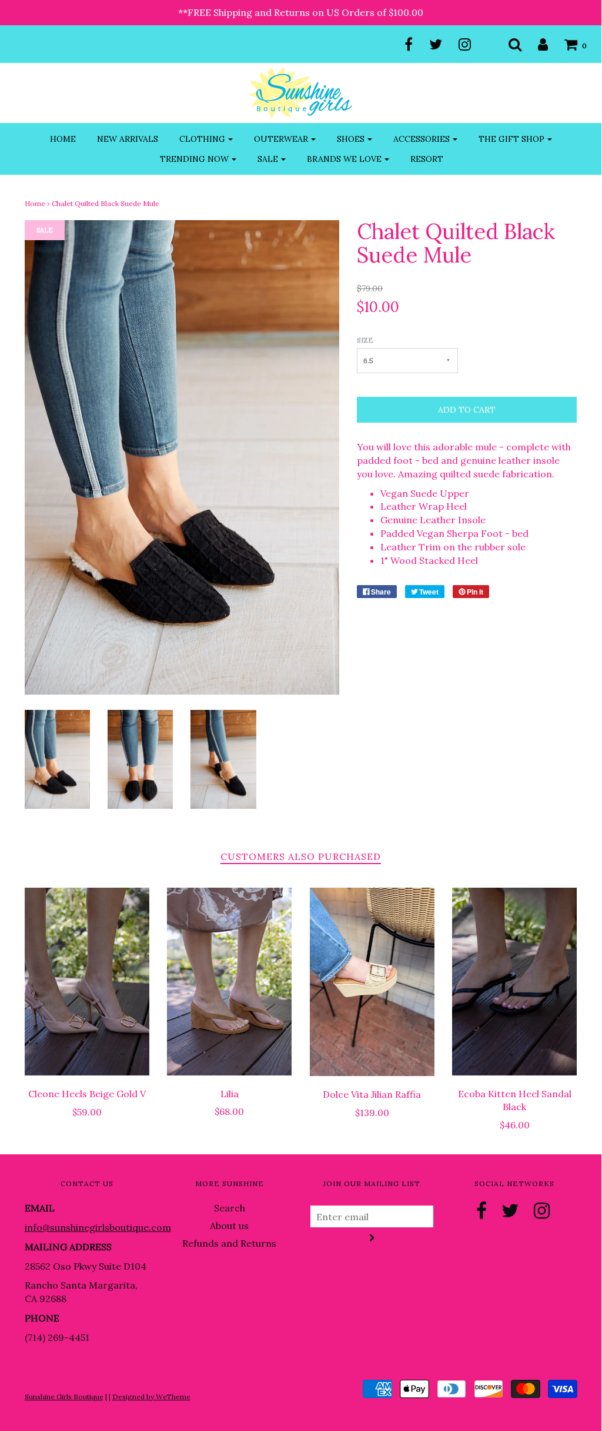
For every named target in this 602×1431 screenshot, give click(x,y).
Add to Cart (467, 409)
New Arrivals (127, 139)
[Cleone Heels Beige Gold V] (87, 981)
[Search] (507, 44)
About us (229, 1225)
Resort (426, 159)
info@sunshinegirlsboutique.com (98, 1227)
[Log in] (535, 44)
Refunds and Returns (229, 1243)
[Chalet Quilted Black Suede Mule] (57, 758)
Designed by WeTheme (151, 1396)
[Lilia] (229, 981)
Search (229, 1208)
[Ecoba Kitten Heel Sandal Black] (514, 981)
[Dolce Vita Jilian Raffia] (372, 982)
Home (63, 139)
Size (365, 340)
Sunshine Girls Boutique (64, 1396)
